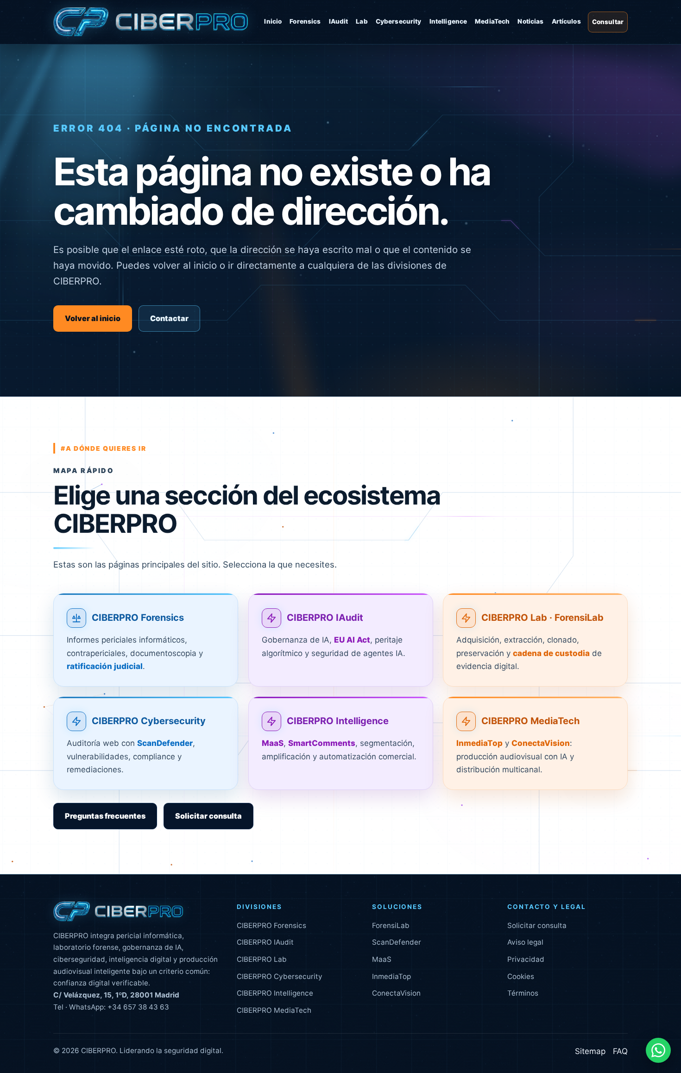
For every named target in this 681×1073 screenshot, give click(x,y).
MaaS (381, 959)
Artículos (566, 21)
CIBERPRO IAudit (325, 617)
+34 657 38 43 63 (138, 1007)
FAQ (620, 1051)
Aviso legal (525, 942)
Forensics (305, 21)
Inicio (273, 21)
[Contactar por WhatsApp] (658, 1050)
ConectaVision (396, 993)
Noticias (530, 21)
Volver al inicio (92, 318)
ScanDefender (396, 942)
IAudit (338, 21)
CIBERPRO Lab (262, 959)
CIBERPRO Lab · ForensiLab (542, 617)
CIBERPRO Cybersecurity (149, 720)
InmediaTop (391, 976)
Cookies (520, 976)
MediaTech (492, 21)
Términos (522, 993)
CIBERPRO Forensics (138, 617)
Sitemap (590, 1051)
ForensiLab (391, 925)
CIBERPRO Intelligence (338, 720)
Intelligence (448, 21)
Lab (361, 21)
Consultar (608, 21)
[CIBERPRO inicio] (150, 22)
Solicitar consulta (208, 816)
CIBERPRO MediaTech (530, 720)
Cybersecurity (399, 21)
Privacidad (525, 959)
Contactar (169, 318)
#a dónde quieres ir (103, 448)
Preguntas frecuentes (105, 816)
